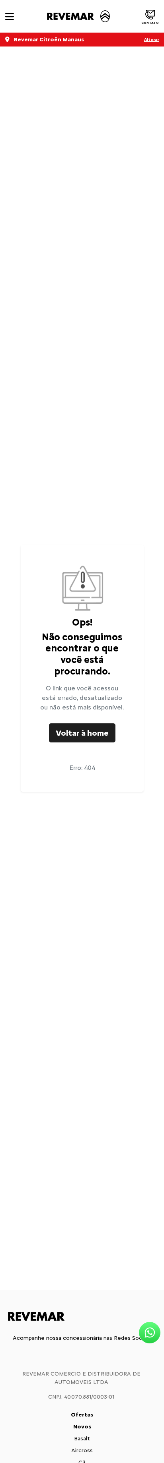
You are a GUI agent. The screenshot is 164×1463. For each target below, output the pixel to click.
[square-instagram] (82, 1355)
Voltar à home (82, 733)
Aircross (82, 1450)
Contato (150, 23)
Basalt (82, 1438)
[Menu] (9, 16)
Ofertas (82, 1414)
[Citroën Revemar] (77, 16)
